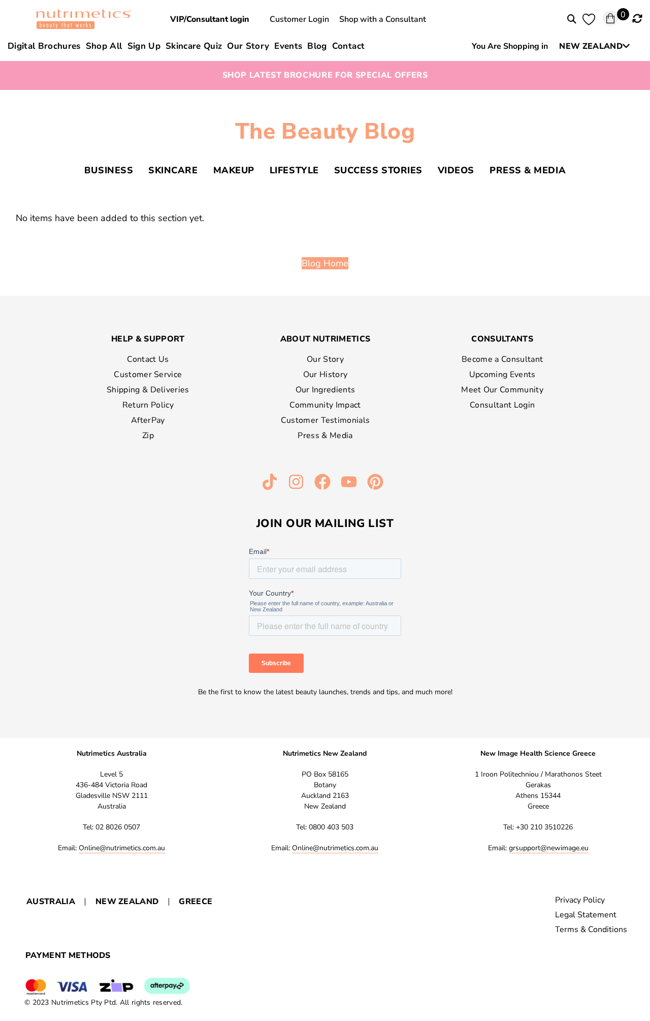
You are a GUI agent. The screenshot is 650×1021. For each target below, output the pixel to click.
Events (288, 46)
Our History (325, 374)
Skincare (173, 170)
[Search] (571, 19)
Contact (348, 46)
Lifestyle (294, 170)
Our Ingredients (325, 389)
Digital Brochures (44, 46)
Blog (317, 46)
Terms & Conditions (591, 929)
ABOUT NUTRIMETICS (325, 339)
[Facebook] (322, 482)
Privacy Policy (580, 900)
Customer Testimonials (325, 420)
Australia (50, 901)
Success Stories (378, 170)
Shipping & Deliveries (148, 389)
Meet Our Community (502, 389)
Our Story (248, 46)
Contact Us (148, 359)
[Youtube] (349, 482)
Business (108, 170)
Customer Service (148, 374)
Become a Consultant (502, 359)
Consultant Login (502, 405)
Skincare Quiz (194, 46)
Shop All (104, 46)
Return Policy (148, 405)
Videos (456, 170)
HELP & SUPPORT (147, 339)
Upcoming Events (502, 374)
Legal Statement (585, 914)
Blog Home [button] (325, 263)
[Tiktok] (270, 482)
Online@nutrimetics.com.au (122, 848)
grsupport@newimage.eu (549, 848)
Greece (195, 901)
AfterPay (148, 420)
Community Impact (325, 405)
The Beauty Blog (325, 131)
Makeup (233, 170)
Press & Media (325, 435)
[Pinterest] (375, 482)
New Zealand (127, 901)
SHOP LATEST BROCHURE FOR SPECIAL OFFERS (325, 75)
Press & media (528, 170)
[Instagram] (296, 482)
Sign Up (143, 46)
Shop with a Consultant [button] (382, 19)
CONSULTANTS (502, 339)
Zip (148, 435)
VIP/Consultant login (209, 19)
